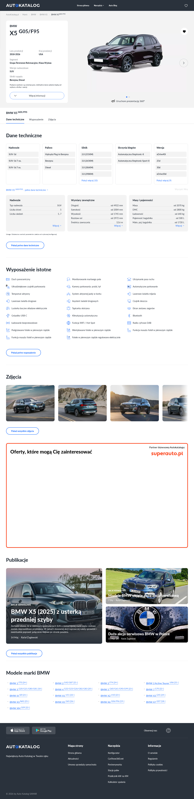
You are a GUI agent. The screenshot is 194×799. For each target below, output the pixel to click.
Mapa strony (75, 746)
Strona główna (75, 752)
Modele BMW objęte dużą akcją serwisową (143, 595)
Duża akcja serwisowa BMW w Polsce (139, 633)
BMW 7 (155, 689)
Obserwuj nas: (150, 730)
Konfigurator (114, 752)
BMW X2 (110, 695)
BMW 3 (26, 689)
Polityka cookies (155, 764)
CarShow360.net (116, 758)
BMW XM (20, 708)
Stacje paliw (113, 770)
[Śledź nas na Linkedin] (168, 730)
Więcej (56, 225)
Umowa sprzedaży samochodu (82, 764)
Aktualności (73, 758)
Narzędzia (114, 746)
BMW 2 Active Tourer (162, 683)
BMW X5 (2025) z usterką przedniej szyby (46, 615)
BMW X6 (112, 702)
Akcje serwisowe (21, 604)
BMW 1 (18, 683)
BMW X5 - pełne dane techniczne (26, 189)
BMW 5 (117, 689)
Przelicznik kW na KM (118, 776)
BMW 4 (73, 689)
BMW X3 (155, 695)
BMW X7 (155, 702)
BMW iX (18, 695)
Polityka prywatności (157, 770)
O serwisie (152, 752)
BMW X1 (64, 695)
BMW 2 (66, 683)
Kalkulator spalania (116, 781)
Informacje (154, 746)
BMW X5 (64, 702)
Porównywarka (115, 764)
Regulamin (153, 758)
